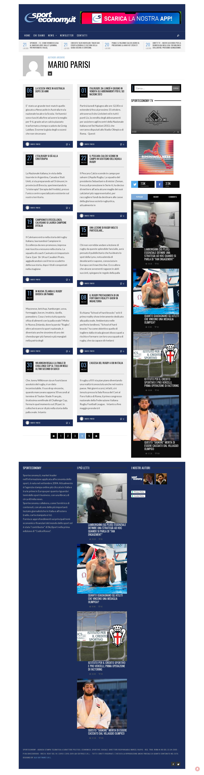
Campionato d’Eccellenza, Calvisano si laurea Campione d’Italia (50, 224)
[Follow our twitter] (134, 186)
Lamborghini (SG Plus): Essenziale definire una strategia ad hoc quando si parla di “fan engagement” (160, 256)
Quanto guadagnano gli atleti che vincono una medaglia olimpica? (161, 321)
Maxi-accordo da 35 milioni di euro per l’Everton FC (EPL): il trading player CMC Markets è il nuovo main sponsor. (85, 46)
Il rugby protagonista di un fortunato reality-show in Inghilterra (104, 300)
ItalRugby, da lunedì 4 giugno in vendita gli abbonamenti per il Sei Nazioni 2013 (107, 93)
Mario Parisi (35, 146)
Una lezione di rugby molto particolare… (104, 231)
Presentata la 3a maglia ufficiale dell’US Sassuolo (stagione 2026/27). (168, 44)
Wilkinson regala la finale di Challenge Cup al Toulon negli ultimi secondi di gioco (51, 368)
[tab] (139, 199)
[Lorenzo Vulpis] (161, 480)
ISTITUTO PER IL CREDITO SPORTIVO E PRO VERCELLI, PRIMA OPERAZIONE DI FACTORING (161, 384)
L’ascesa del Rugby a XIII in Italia (106, 365)
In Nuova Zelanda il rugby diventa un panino (48, 294)
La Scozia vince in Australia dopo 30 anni (50, 91)
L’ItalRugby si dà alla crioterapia (46, 159)
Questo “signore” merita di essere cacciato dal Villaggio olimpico (161, 447)
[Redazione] (136, 480)
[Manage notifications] (197, 769)
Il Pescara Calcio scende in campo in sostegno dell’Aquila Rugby (106, 161)
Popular (139, 198)
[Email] (50, 75)
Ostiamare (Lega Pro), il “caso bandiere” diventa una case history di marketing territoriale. (44, 45)
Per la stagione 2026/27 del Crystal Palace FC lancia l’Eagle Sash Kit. (127, 44)
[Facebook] (173, 766)
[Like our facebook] (159, 186)
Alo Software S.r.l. (42, 759)
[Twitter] (178, 766)
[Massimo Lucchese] (149, 480)
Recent (156, 198)
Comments (173, 198)
